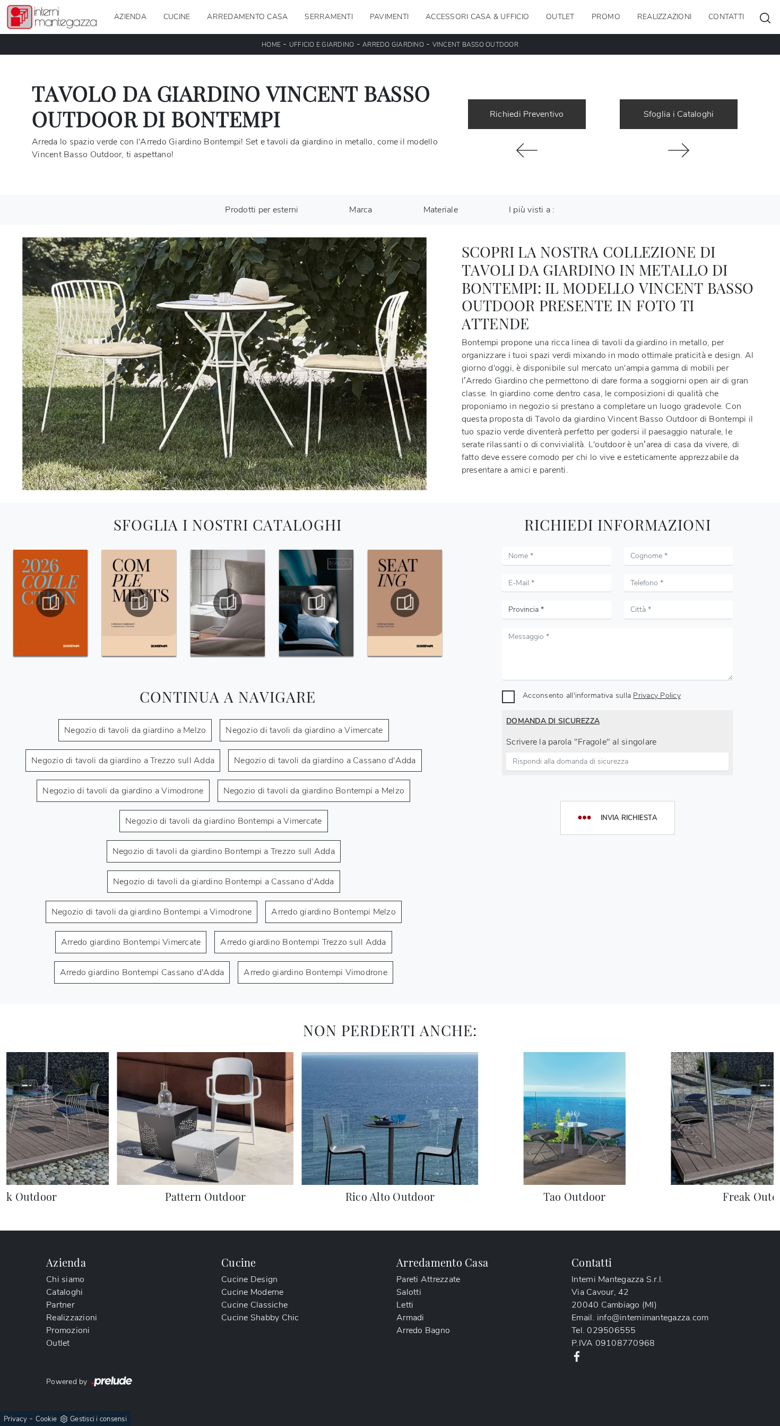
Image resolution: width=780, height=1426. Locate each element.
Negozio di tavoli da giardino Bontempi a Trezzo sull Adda (223, 851)
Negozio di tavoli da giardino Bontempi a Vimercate (223, 821)
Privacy (15, 1419)
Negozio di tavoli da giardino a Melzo (135, 730)
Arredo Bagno (423, 1330)
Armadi (410, 1317)
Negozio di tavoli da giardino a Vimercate (304, 730)
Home (271, 44)
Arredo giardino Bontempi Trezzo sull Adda (303, 942)
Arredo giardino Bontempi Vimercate (131, 942)
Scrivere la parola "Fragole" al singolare (581, 742)
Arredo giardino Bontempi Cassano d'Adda (142, 972)
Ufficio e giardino (321, 44)
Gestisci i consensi (98, 1419)
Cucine (176, 17)
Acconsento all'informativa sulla (602, 695)
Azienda (130, 17)
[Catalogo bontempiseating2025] (316, 603)
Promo (606, 17)
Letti (404, 1305)
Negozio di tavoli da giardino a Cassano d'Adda (325, 760)
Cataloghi (64, 1292)
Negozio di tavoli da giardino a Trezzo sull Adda (122, 760)
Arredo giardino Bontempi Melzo (333, 912)
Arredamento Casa (247, 17)
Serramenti (329, 17)
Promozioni (68, 1330)
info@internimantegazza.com (653, 1317)
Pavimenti (389, 17)
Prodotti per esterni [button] (261, 210)
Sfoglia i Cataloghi (679, 114)
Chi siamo (65, 1279)
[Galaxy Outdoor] (678, 150)
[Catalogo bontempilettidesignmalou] (228, 603)
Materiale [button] (440, 210)
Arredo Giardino (393, 44)
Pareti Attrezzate (428, 1279)
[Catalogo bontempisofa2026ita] (405, 603)
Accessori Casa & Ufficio (477, 17)
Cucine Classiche (254, 1305)
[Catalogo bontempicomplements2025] (50, 603)
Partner (60, 1305)
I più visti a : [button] (532, 210)
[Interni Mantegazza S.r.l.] (51, 16)
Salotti (408, 1292)
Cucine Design (249, 1279)
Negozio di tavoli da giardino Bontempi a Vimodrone (151, 912)
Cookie (46, 1419)
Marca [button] (360, 210)
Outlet (560, 17)
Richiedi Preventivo (527, 114)
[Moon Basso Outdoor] (526, 150)
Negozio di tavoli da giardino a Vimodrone (122, 791)
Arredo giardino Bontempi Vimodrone (315, 972)
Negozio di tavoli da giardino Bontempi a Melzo (314, 791)
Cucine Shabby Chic (260, 1317)
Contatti (726, 17)
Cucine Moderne (252, 1292)
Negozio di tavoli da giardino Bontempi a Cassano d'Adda (223, 881)
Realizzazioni (664, 17)
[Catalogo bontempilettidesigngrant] (139, 603)
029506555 (611, 1330)
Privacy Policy (657, 695)
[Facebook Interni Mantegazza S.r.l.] (576, 1356)
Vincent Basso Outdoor (475, 44)
